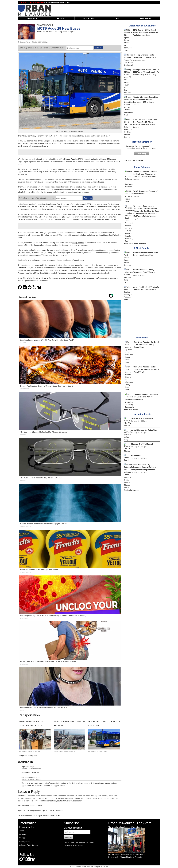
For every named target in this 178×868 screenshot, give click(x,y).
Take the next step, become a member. (79, 842)
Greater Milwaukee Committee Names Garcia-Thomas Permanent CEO (145, 99)
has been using (101, 189)
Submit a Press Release (28, 845)
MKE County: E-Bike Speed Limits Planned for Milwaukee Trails (145, 32)
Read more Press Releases (135, 243)
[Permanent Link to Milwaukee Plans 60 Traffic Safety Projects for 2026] (35, 749)
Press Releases (142, 167)
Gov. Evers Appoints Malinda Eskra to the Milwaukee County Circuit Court (146, 369)
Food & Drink (88, 18)
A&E (117, 18)
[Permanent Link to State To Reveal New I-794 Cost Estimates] (69, 749)
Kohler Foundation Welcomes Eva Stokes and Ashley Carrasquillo (145, 396)
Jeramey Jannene (34, 751)
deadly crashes (78, 242)
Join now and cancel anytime (30, 805)
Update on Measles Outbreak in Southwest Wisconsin (145, 172)
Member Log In (64, 2)
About (21, 830)
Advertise (23, 834)
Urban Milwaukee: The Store (130, 822)
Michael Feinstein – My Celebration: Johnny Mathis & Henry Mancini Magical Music (143, 467)
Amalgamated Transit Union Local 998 (33, 273)
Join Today (141, 153)
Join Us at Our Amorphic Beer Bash (31, 2)
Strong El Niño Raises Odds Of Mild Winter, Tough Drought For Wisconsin (146, 72)
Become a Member (142, 141)
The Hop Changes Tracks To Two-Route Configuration (145, 56)
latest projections (83, 209)
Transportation (33, 755)
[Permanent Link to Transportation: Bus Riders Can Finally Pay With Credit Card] (104, 749)
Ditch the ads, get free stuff (74, 845)
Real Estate (32, 18)
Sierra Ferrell (136, 455)
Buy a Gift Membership (133, 160)
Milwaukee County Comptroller (108, 209)
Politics (60, 18)
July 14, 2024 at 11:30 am (32, 768)
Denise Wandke (70, 159)
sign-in (44, 810)
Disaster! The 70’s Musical (142, 418)
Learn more (77, 801)
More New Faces (131, 409)
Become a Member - (52, 2)
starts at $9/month (64, 801)
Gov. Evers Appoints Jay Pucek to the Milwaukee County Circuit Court (146, 344)
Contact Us (55, 815)
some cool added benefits (38, 280)
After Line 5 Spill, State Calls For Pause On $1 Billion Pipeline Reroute (145, 122)
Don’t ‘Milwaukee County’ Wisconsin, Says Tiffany (144, 270)
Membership (145, 18)
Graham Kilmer (25, 42)
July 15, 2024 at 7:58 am (31, 779)
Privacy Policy (24, 841)
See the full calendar (132, 490)
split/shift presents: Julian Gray (144, 430)
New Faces (142, 337)
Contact (22, 838)
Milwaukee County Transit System (35, 135)
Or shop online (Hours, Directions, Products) (125, 857)
